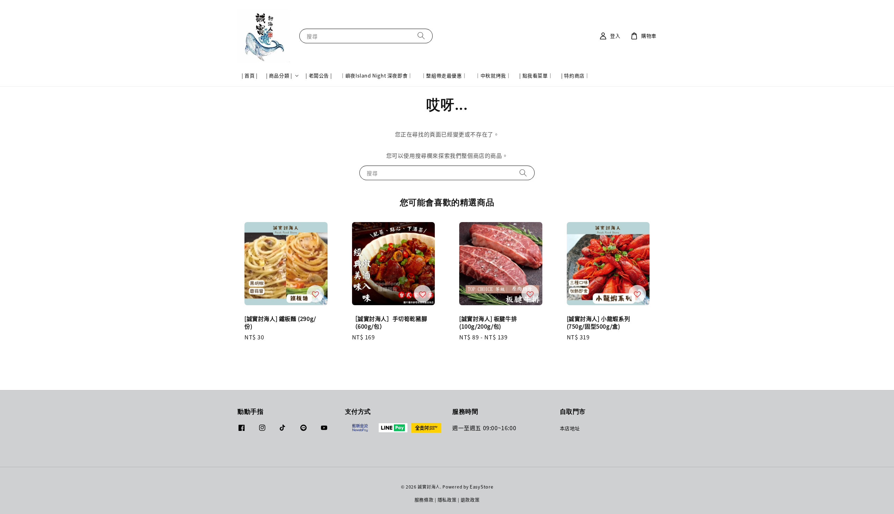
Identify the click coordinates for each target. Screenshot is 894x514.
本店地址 (570, 428)
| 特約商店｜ (575, 75)
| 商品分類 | (279, 75)
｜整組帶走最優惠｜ (444, 75)
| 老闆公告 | (319, 75)
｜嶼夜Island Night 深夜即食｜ (376, 75)
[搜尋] (421, 36)
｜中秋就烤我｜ (493, 75)
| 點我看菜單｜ (536, 75)
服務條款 (424, 499)
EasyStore (481, 486)
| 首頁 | (250, 75)
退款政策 (470, 499)
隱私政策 (447, 499)
